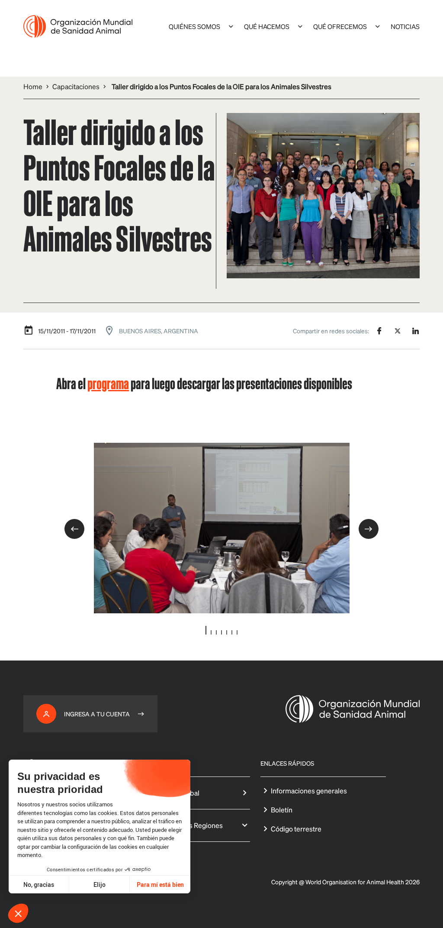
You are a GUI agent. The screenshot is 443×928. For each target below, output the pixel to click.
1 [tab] (205, 630)
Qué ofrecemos (340, 26)
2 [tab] (211, 632)
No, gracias (38, 884)
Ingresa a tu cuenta (97, 714)
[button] (18, 913)
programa (108, 383)
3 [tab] (216, 632)
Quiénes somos (194, 26)
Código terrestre (296, 828)
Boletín (281, 809)
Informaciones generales (309, 790)
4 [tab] (221, 632)
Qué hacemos (266, 26)
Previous (74, 529)
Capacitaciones (76, 86)
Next (369, 529)
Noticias (405, 26)
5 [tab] (226, 632)
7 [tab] (237, 632)
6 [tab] (231, 632)
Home (32, 86)
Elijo (99, 884)
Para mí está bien (160, 884)
